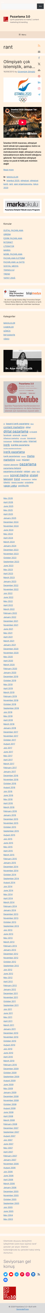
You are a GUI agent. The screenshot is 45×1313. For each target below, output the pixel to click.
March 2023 (9, 577)
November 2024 (11, 526)
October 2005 (9, 1199)
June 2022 (8, 597)
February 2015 (10, 859)
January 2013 (9, 950)
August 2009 (9, 1080)
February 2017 (10, 767)
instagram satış (20, 441)
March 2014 (8, 902)
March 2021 (8, 641)
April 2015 (8, 851)
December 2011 (10, 993)
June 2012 (8, 973)
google (24, 435)
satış (34, 471)
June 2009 (8, 1084)
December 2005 (10, 1191)
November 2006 (11, 1164)
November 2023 (11, 554)
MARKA (6, 250)
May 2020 (8, 657)
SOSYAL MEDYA (10, 266)
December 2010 (10, 1033)
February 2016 (10, 811)
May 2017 (7, 756)
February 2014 (10, 906)
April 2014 (8, 898)
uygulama (29, 482)
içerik (6, 444)
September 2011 (11, 1005)
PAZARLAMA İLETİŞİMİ (14, 258)
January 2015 (9, 863)
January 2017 (9, 771)
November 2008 (11, 1100)
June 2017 (8, 752)
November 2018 (10, 700)
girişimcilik (16, 435)
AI (4, 424)
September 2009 (11, 1076)
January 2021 (9, 645)
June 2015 (8, 843)
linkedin (23, 456)
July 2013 (7, 930)
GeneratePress (22, 1309)
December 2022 (10, 585)
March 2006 (9, 1183)
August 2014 (9, 882)
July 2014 (7, 886)
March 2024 (9, 542)
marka (30, 456)
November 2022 (10, 589)
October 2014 (9, 874)
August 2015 (9, 835)
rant (11, 184)
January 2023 (9, 581)
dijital (28, 427)
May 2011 (7, 1017)
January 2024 (9, 546)
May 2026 (8, 498)
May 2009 (8, 1088)
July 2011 (7, 1009)
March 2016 (8, 807)
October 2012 (9, 962)
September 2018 (11, 708)
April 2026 (8, 502)
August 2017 (9, 744)
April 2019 (8, 688)
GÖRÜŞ (6, 331)
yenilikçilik (23, 485)
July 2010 (7, 1049)
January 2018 (9, 728)
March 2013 (8, 942)
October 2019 (9, 680)
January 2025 (9, 518)
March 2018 (8, 724)
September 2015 (11, 831)
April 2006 (8, 1179)
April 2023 (8, 573)
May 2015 (7, 847)
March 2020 (9, 664)
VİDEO (6, 339)
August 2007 (9, 1136)
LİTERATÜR (8, 246)
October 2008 (9, 1104)
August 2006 (9, 1168)
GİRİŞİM (7, 234)
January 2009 (9, 1092)
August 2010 (9, 1045)
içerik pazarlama (14, 452)
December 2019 (10, 676)
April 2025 (8, 514)
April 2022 (8, 605)
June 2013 (8, 934)
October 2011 (9, 1001)
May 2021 (7, 633)
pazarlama (28, 464)
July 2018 (7, 712)
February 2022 (10, 613)
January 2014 (9, 910)
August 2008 (9, 1108)
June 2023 (8, 565)
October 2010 (9, 1041)
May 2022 (8, 601)
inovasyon (31, 438)
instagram (7, 441)
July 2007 (8, 1140)
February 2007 (10, 1156)
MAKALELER (12, 177)
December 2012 (10, 954)
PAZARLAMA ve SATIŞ (14, 262)
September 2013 (11, 926)
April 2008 (8, 1116)
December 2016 (10, 775)
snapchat (6, 476)
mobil (18, 460)
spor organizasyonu (23, 184)
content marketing (13, 427)
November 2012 (10, 958)
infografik (23, 438)
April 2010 (8, 1057)
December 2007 (10, 1128)
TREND (6, 274)
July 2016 (7, 791)
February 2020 (10, 668)
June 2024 (8, 530)
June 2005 (8, 1211)
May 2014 (8, 894)
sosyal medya (19, 475)
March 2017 (8, 764)
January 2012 (9, 989)
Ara (2, 2)
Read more (8, 170)
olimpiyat (25, 180)
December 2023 (10, 550)
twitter (34, 479)
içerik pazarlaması (11, 456)
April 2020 (8, 661)
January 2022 (9, 617)
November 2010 (10, 1037)
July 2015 (7, 839)
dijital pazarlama (15, 431)
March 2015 (8, 855)
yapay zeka (10, 485)
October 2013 (9, 922)
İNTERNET (8, 242)
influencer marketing (11, 438)
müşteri (25, 459)
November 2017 (10, 736)
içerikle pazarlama (20, 445)
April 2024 (8, 538)
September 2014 (11, 878)
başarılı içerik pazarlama (17, 423)
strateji (34, 475)
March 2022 (9, 609)
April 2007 (8, 1152)
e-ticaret (33, 432)
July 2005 (8, 1207)
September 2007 (11, 1132)
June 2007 (8, 1144)
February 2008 (10, 1124)
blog (32, 424)
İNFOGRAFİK (9, 335)
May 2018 (7, 716)
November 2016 (10, 779)
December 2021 (10, 621)
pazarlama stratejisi (12, 471)
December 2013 (10, 914)
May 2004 (8, 1215)
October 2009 (9, 1072)
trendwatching (26, 479)
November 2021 (10, 625)
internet (33, 441)
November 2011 (10, 997)
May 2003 (8, 1219)
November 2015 (10, 823)
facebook (7, 435)
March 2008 (9, 1120)
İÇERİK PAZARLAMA (12, 238)
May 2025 (8, 510)
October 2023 (9, 558)
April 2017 (8, 760)
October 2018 (9, 704)
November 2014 (10, 870)
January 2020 (9, 672)
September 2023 (11, 562)
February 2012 (10, 985)
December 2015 (10, 819)
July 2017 (7, 748)
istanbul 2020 (13, 180)
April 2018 (8, 720)
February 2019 (10, 696)
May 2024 (8, 534)
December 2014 (10, 867)
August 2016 (9, 787)
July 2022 (7, 593)
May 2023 (8, 569)
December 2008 (10, 1096)
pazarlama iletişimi (12, 468)
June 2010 (8, 1053)
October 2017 (9, 740)
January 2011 (9, 1029)
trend (17, 479)
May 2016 (8, 799)
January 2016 (9, 815)
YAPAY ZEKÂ (9, 278)
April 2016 (8, 803)
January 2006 (9, 1187)
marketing (9, 459)
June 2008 (8, 1112)
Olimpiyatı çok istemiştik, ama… (19, 64)
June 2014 (8, 890)
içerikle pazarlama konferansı (12, 448)
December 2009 (11, 1069)
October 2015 (9, 827)
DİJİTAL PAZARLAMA (13, 230)
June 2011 (8, 1013)
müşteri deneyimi (10, 464)
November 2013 (10, 918)
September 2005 (11, 1203)
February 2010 (10, 1065)
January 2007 (9, 1160)
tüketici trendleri (17, 482)
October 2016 (9, 783)
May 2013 (8, 938)
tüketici (6, 482)
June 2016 (8, 795)
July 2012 (7, 969)
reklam (27, 471)
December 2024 (10, 522)
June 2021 (8, 629)
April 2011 (7, 1021)
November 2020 (11, 653)
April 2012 (8, 981)
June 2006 (8, 1175)
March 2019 (8, 692)
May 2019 (8, 684)
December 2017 (10, 732)
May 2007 (8, 1148)
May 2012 (7, 977)
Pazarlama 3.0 (20, 16)
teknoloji (8, 479)
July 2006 (8, 1172)
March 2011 (8, 1025)
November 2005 (11, 1195)
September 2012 (11, 966)
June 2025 (8, 506)
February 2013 (10, 946)
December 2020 (10, 649)
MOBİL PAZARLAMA (12, 254)
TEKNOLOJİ (8, 270)
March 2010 (8, 1061)
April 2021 (8, 637)
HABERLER (8, 327)
